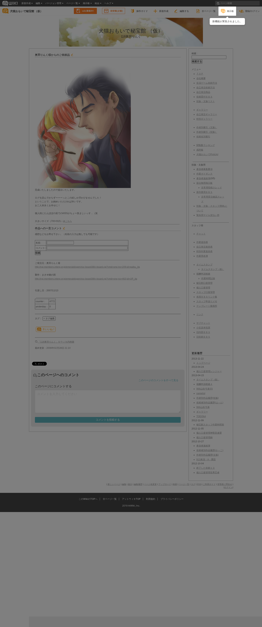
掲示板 (230, 11)
